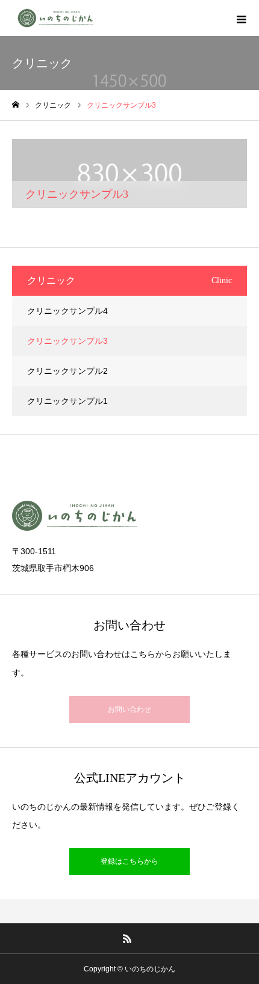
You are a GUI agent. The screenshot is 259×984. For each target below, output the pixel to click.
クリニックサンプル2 (67, 371)
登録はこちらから (129, 861)
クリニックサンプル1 (67, 401)
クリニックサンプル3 (67, 341)
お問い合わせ (129, 709)
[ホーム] (15, 105)
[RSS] (128, 938)
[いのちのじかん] (55, 18)
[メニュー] (241, 18)
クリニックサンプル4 (67, 311)
